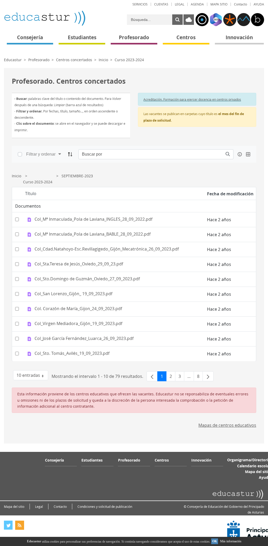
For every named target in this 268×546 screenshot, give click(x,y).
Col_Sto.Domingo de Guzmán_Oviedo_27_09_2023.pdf (87, 279)
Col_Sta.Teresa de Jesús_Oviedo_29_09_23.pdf (79, 264)
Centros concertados (74, 59)
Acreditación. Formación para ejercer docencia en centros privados (192, 99)
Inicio (103, 59)
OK (214, 541)
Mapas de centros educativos (227, 425)
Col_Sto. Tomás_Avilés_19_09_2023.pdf (72, 353)
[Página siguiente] (208, 376)
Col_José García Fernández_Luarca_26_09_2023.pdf (84, 339)
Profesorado (38, 59)
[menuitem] (140, 4)
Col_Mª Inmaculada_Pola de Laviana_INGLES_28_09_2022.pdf (93, 219)
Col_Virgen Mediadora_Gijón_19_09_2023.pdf (78, 324)
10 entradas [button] (32, 376)
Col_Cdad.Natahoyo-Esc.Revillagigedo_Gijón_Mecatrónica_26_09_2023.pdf (107, 249)
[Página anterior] (152, 376)
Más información (230, 541)
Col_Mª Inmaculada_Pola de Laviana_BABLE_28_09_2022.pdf (92, 234)
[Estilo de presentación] (248, 154)
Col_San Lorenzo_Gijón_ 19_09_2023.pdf (73, 294)
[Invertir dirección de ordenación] (70, 154)
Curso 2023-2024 (129, 59)
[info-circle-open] (240, 154)
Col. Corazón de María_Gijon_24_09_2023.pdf (78, 309)
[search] (228, 154)
